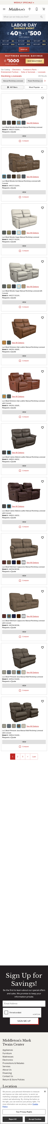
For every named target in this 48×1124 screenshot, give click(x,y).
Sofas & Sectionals (28, 72)
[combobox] (36, 87)
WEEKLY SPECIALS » (24, 2)
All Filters (13, 87)
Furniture (7, 1053)
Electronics (16, 70)
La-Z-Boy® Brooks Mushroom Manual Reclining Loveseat (22, 127)
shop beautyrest (35, 61)
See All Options (32, 123)
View (24, 136)
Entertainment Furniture (9, 72)
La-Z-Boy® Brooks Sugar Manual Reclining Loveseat (20, 237)
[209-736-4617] (37, 9)
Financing (7, 1073)
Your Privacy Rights (24, 1112)
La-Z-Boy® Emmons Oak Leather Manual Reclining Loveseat (23, 347)
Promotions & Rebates (13, 1063)
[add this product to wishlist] (42, 98)
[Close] (45, 1091)
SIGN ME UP (24, 1020)
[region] (24, 1106)
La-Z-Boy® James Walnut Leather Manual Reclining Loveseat (23, 457)
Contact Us (8, 1076)
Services (6, 1066)
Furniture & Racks (30, 70)
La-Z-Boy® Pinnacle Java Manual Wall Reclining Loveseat (22, 677)
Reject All (13, 1119)
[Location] (29, 9)
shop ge (24, 50)
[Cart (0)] (44, 9)
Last (34, 757)
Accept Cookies (35, 1119)
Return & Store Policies (14, 1079)
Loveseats (42, 72)
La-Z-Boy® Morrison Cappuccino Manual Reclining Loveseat (23, 567)
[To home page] (17, 9)
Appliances (8, 1050)
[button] (4, 9)
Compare (25, 141)
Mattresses (8, 1056)
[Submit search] (41, 17)
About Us (7, 1069)
